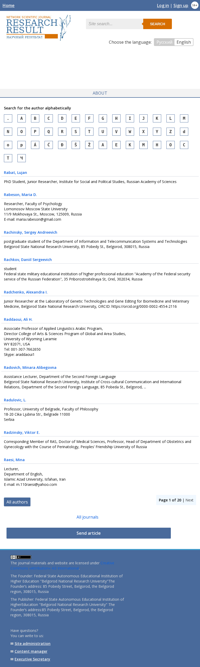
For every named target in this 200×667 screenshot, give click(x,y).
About (100, 93)
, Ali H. (18, 319)
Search (157, 24)
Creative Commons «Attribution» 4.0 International (62, 565)
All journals (87, 517)
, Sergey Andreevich (30, 232)
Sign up (180, 5)
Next (189, 500)
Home (9, 5)
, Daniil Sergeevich (28, 259)
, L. (15, 399)
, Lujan (15, 172)
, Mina (14, 459)
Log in (163, 5)
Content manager (31, 651)
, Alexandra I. (26, 292)
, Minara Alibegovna (30, 367)
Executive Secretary (32, 659)
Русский (164, 42)
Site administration (33, 643)
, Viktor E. (22, 432)
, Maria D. (20, 194)
